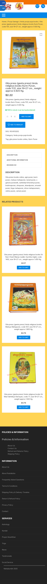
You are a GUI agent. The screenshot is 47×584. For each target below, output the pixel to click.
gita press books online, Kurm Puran (23, 139)
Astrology (5, 524)
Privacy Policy (7, 505)
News (4, 550)
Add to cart (26, 116)
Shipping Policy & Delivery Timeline (15, 492)
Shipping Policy (14, 454)
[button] (41, 34)
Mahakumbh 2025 (11, 569)
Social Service (7, 562)
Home (4, 22)
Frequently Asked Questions (13, 480)
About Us (11, 446)
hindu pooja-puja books (29, 22)
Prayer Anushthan (9, 537)
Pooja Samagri (13, 22)
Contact (5, 511)
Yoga (4, 543)
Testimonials (7, 556)
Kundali (4, 531)
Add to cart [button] (24, 267)
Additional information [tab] (17, 160)
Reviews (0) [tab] (11, 165)
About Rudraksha (8, 473)
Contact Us (12, 448)
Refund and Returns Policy (18, 451)
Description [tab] (12, 155)
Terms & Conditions (9, 486)
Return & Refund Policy (11, 499)
